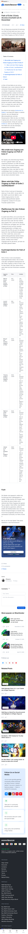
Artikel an (4, 123)
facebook (6, 793)
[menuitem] (4, 1)
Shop (23, 932)
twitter (9, 793)
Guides (10, 932)
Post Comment (21, 607)
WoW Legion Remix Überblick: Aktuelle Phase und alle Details (17, 620)
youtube (20, 793)
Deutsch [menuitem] (5, 1)
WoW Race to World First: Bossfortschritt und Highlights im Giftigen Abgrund (13, 713)
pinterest (17, 793)
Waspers (7, 12)
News (3, 932)
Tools (17, 932)
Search (23, 5)
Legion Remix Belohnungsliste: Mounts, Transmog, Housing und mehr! (17, 633)
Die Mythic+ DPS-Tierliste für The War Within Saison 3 (12, 736)
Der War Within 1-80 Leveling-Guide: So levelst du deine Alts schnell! (12, 760)
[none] (5, 1)
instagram (13, 793)
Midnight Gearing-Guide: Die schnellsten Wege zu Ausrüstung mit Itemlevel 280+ (17, 646)
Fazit (6, 79)
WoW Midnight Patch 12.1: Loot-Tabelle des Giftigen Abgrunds (12, 689)
